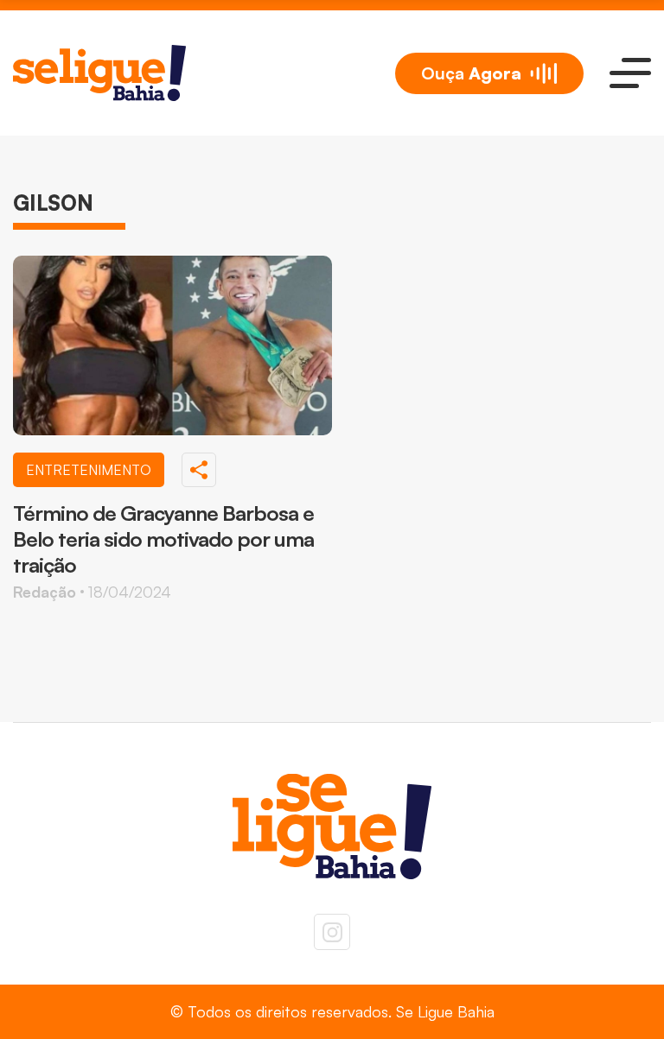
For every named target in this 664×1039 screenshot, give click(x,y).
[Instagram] (332, 932)
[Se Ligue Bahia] (99, 73)
